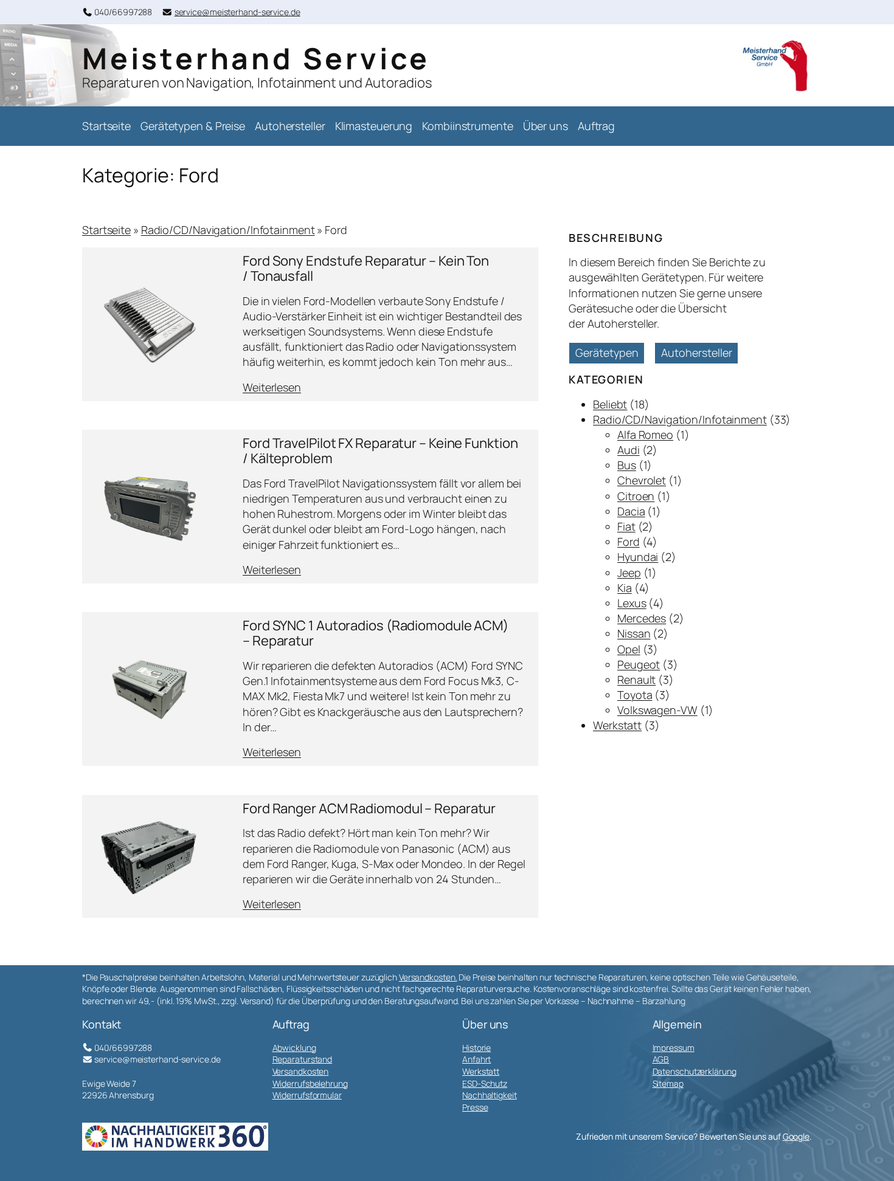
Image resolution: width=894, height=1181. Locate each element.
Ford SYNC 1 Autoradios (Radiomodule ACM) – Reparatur (375, 633)
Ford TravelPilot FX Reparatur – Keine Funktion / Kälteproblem (380, 451)
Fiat (626, 526)
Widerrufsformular (307, 1095)
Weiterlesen (272, 387)
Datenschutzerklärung (694, 1071)
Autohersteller (696, 352)
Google (796, 1136)
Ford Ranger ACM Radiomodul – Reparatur (369, 808)
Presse (475, 1107)
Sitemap (668, 1083)
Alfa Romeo (645, 434)
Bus (626, 465)
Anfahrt (476, 1059)
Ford (628, 541)
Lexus (631, 603)
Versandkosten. (428, 977)
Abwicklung (294, 1047)
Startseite (106, 229)
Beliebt (610, 404)
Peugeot (638, 664)
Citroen (635, 496)
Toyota (634, 694)
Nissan (633, 633)
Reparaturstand (302, 1059)
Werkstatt (617, 725)
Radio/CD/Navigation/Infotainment (228, 229)
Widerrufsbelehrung (310, 1083)
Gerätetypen (607, 352)
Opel (628, 649)
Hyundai (637, 556)
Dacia (631, 511)
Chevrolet (641, 480)
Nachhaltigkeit (489, 1095)
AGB (661, 1059)
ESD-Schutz (484, 1083)
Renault (636, 679)
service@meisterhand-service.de (237, 12)
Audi (628, 449)
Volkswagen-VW (657, 710)
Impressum (674, 1047)
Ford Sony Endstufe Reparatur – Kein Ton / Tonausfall (366, 268)
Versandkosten (300, 1071)
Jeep (629, 572)
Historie (476, 1047)
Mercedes (641, 618)
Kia (624, 587)
